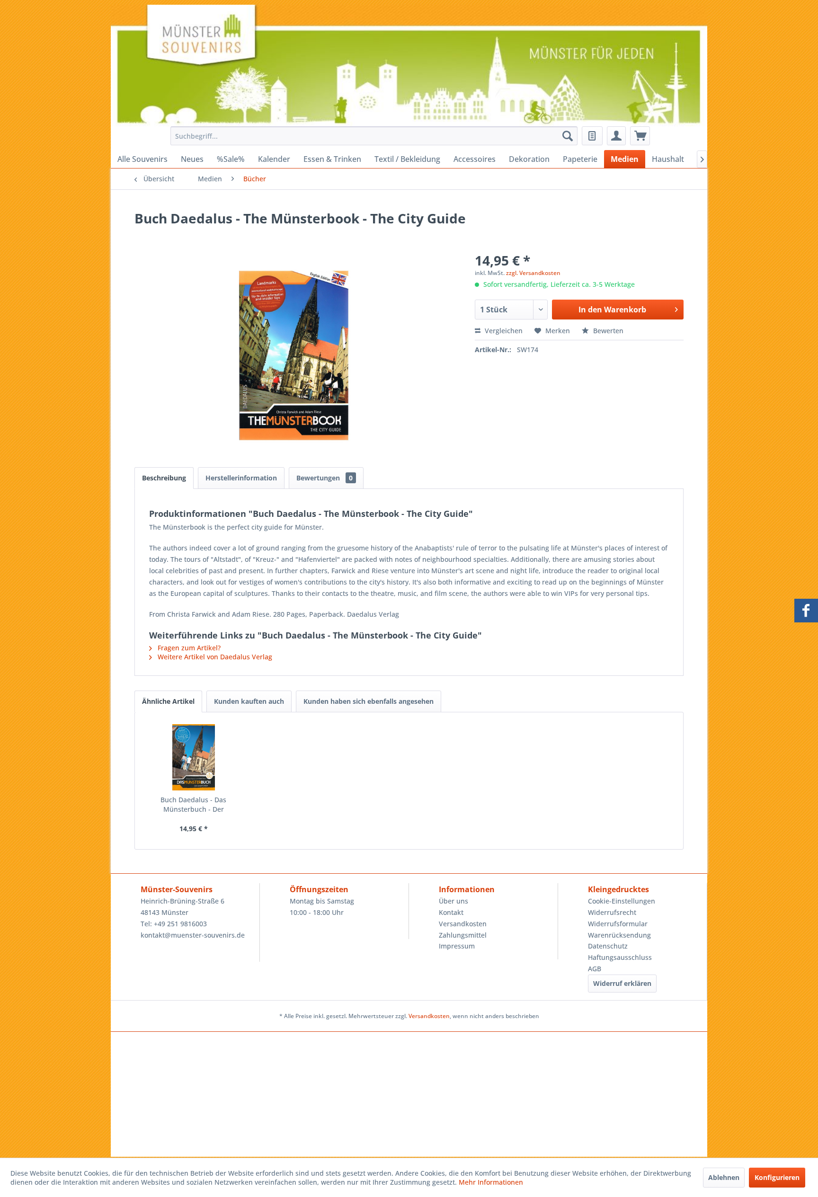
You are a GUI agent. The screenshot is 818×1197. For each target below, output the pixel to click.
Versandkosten (463, 923)
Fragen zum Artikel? (188, 647)
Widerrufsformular (618, 923)
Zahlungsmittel (463, 935)
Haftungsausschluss (620, 957)
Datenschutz (608, 945)
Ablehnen (723, 1177)
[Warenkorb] (640, 135)
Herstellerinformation (241, 477)
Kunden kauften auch (249, 701)
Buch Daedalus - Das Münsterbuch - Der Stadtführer (193, 804)
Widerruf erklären (622, 983)
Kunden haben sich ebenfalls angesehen (368, 701)
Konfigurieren (777, 1177)
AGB (594, 968)
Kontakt (451, 912)
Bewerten (607, 330)
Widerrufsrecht (612, 912)
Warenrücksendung (619, 935)
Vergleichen (503, 330)
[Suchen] (568, 135)
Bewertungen (324, 477)
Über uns (453, 900)
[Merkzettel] (592, 135)
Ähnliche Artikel (168, 701)
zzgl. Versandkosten (533, 273)
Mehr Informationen (491, 1182)
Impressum (457, 945)
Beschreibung (164, 477)
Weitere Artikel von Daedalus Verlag (214, 656)
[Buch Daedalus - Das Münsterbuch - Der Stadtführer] (193, 757)
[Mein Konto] (616, 135)
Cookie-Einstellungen (621, 900)
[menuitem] (371, 135)
